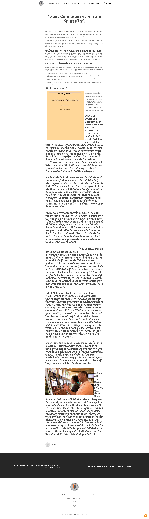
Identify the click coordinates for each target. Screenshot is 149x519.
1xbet (65, 31)
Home (56, 494)
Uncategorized (75, 11)
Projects (85, 494)
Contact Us (91, 494)
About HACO (62, 494)
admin (66, 25)
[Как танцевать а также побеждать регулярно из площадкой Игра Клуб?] (111, 465)
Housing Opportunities (77, 494)
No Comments (81, 25)
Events (68, 494)
